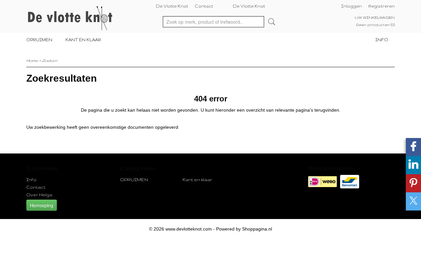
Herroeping (41, 205)
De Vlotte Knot (172, 6)
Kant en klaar (83, 40)
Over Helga (39, 194)
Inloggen (351, 6)
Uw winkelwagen (375, 17)
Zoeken (270, 22)
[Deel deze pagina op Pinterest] (413, 183)
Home (32, 60)
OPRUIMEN (39, 40)
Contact (204, 6)
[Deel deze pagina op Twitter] (413, 201)
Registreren (381, 6)
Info (381, 40)
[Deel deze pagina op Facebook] (413, 147)
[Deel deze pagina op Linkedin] (413, 165)
